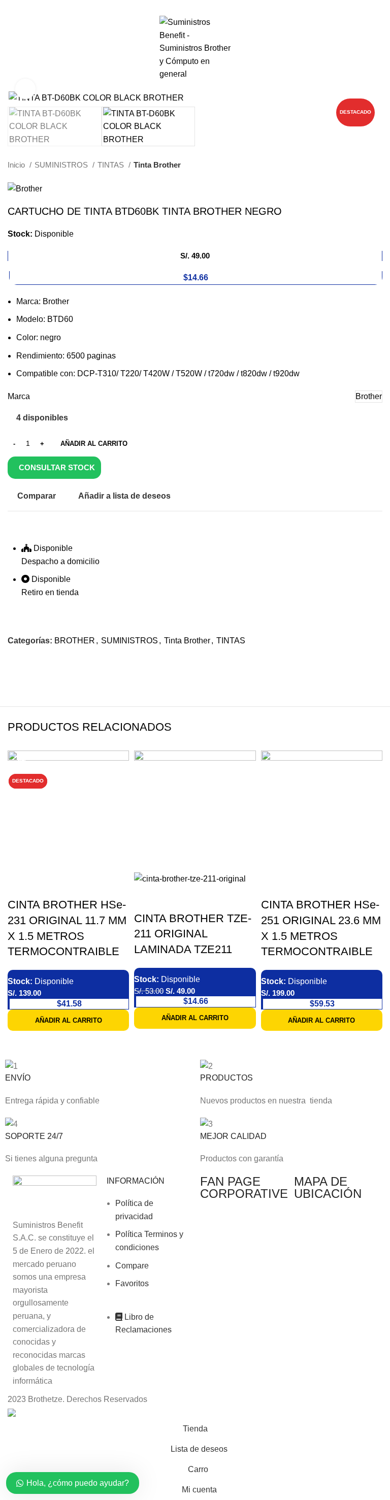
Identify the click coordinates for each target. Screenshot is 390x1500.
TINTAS (112, 164)
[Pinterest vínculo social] (195, 6)
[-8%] (194, 810)
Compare (132, 1265)
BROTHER (74, 640)
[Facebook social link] (172, 6)
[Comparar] (20, 884)
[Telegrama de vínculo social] (218, 6)
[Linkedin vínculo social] (207, 6)
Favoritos (132, 1283)
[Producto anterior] (357, 165)
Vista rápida (47, 884)
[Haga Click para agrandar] (25, 89)
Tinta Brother (157, 164)
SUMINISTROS (62, 164)
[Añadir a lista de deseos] (75, 884)
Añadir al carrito (93, 443)
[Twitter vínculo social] (183, 6)
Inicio (17, 164)
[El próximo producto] (377, 165)
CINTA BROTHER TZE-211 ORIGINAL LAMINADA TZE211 (192, 934)
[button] (68, 1020)
